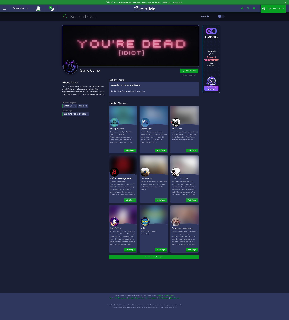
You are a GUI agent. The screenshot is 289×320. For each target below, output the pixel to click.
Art (83, 106)
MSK (143, 228)
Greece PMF (146, 128)
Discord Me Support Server (165, 296)
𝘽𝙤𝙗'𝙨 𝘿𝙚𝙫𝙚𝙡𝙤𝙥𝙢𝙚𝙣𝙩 (121, 178)
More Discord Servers (154, 257)
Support (177, 298)
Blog (171, 298)
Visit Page (130, 150)
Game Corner (90, 70)
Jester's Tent (115, 228)
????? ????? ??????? (179, 178)
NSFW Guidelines (163, 298)
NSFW (204, 16)
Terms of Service (151, 298)
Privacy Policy (139, 298)
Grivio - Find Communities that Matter (122, 298)
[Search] (65, 16)
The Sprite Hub (117, 128)
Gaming (69, 106)
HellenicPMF (147, 178)
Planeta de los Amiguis (182, 228)
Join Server (191, 70)
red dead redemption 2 (76, 114)
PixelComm (176, 128)
